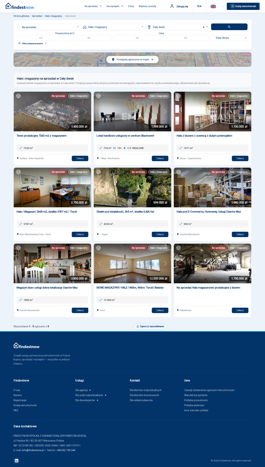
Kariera (18, 395)
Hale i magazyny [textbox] (97, 27)
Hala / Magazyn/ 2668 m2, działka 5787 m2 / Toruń (47, 211)
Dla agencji (83, 390)
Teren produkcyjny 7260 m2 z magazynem (42, 135)
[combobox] (48, 27)
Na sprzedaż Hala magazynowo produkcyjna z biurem (208, 287)
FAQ (16, 410)
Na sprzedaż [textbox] (29, 27)
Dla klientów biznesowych (144, 395)
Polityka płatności (194, 405)
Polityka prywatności (196, 400)
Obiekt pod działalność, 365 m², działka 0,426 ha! (125, 211)
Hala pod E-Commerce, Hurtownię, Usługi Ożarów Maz (209, 211)
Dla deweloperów (87, 400)
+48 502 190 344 (65, 450)
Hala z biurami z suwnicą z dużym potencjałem (204, 135)
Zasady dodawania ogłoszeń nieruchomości (209, 390)
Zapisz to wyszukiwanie (152, 326)
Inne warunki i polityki (196, 410)
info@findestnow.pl (33, 450)
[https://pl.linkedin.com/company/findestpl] (17, 461)
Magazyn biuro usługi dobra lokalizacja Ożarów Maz (47, 287)
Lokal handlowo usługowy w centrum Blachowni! (125, 135)
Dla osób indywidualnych (91, 395)
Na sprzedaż (91, 6)
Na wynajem (113, 6)
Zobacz (80, 158)
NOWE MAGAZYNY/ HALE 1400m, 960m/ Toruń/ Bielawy (130, 287)
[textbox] (229, 37)
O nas (17, 390)
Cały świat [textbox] (159, 27)
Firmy (131, 6)
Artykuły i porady (147, 6)
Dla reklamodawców (141, 400)
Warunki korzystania (195, 395)
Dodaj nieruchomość (25, 405)
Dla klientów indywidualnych (146, 390)
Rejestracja (20, 400)
